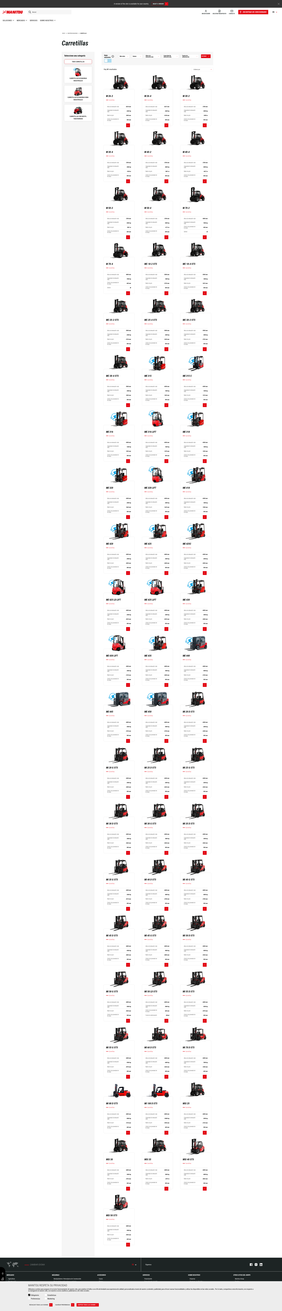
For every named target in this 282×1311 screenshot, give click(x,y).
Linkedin (259, 1264)
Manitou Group (239, 1279)
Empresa (192, 1279)
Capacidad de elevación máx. (113, 111)
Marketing (51, 1299)
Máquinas (55, 1275)
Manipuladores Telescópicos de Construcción (67, 1279)
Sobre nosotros (194, 1275)
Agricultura (11, 1279)
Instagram (254, 1264)
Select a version (158, 4)
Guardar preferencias (62, 1305)
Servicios (146, 1275)
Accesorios (101, 1275)
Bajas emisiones (107, 61)
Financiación (148, 1279)
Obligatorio (35, 1295)
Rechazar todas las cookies (38, 1305)
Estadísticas (51, 1295)
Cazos (101, 1279)
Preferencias (35, 1299)
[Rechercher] (29, 12)
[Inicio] (13, 12)
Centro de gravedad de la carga (113, 120)
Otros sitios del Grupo (241, 1275)
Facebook (250, 1264)
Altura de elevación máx (113, 106)
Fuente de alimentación (151, 1015)
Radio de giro (110, 115)
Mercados (10, 1275)
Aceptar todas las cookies (87, 1305)
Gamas (185, 231)
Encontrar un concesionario (254, 12)
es (133, 1264)
